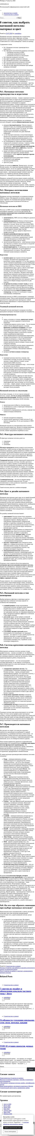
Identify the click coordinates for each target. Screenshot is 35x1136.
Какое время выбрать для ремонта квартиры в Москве (16, 1086)
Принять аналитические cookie (12, 1127)
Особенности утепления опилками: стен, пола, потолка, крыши (17, 1021)
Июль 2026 (7, 1105)
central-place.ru (4, 4)
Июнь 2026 (7, 1107)
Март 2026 (7, 1112)
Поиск (2, 1066)
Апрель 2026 (7, 1110)
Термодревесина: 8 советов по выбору (11, 1078)
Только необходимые (10, 1131)
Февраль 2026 (8, 1114)
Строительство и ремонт (11, 14)
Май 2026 (7, 1109)
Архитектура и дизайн (10, 13)
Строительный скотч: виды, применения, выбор (15, 1088)
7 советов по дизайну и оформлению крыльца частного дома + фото (15, 991)
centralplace (18, 33)
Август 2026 (7, 1104)
